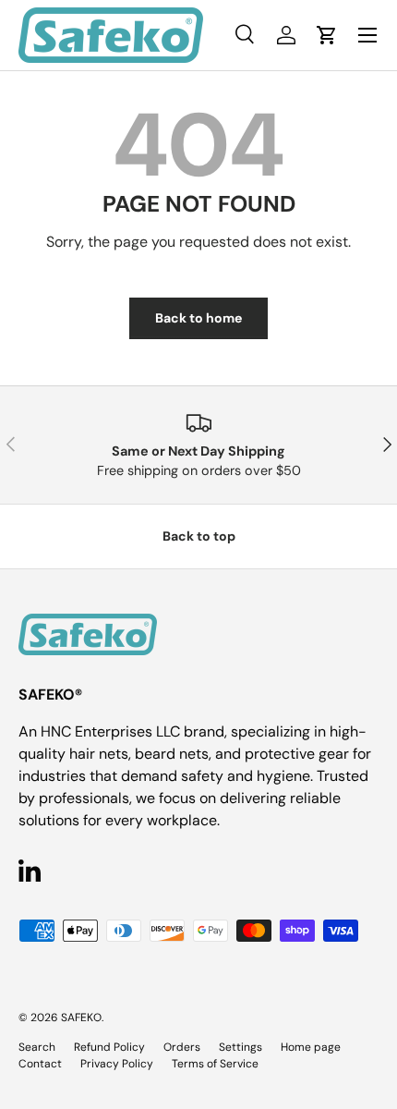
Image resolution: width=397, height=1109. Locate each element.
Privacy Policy (116, 1063)
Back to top (198, 536)
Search (36, 1047)
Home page (311, 1047)
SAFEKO (81, 1017)
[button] (327, 35)
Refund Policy (109, 1047)
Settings (240, 1047)
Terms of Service (215, 1063)
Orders (181, 1047)
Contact (40, 1063)
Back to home (198, 318)
